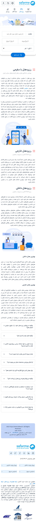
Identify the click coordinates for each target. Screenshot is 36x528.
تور (30, 484)
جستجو (17, 55)
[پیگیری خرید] (8, 3)
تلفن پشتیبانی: (27, 459)
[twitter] (15, 454)
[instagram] (33, 454)
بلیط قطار (14, 12)
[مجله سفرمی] (12, 3)
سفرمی (26, 88)
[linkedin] (29, 454)
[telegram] (11, 454)
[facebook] (20, 454)
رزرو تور (7, 12)
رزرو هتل (21, 12)
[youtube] (24, 454)
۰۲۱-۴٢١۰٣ (15, 433)
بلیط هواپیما (28, 12)
